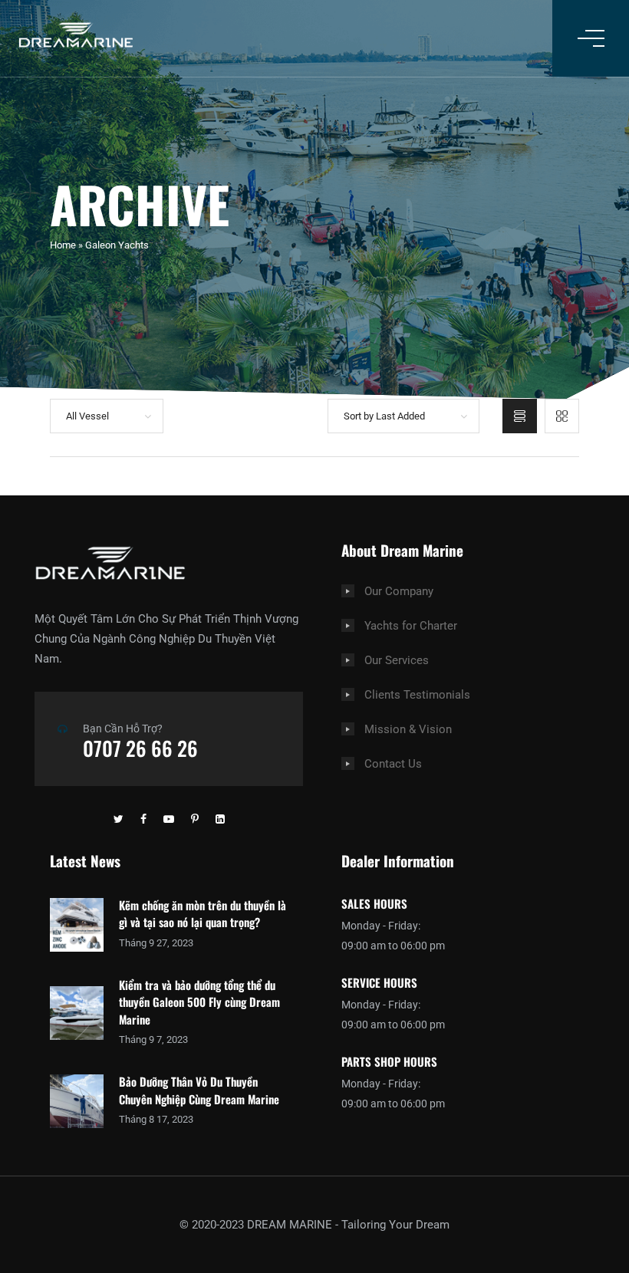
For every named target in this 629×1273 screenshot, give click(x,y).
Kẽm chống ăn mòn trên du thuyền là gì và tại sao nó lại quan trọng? (202, 913)
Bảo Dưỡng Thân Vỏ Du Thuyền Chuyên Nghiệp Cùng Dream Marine (199, 1090)
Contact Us (393, 764)
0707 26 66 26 (140, 748)
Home (63, 245)
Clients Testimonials (417, 695)
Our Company (398, 591)
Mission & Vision (408, 729)
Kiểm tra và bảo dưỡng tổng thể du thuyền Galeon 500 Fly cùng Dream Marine (199, 1002)
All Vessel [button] (87, 416)
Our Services (396, 660)
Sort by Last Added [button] (384, 416)
